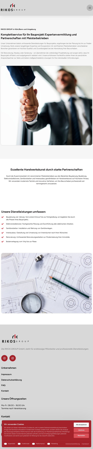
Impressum (85, 444)
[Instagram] (4, 358)
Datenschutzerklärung (73, 444)
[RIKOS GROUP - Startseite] (13, 8)
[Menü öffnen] (90, 8)
